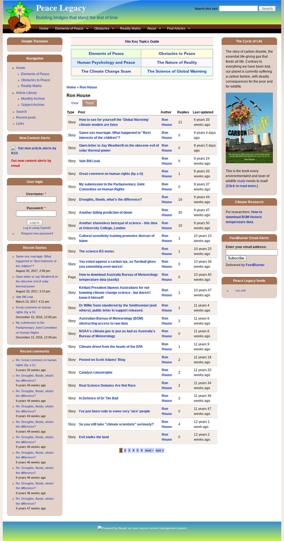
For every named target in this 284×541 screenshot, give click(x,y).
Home (44, 28)
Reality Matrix (130, 28)
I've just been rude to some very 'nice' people (114, 411)
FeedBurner (255, 265)
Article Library (26, 93)
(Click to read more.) (242, 186)
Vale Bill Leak (89, 161)
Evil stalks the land (94, 437)
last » (160, 450)
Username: (36, 194)
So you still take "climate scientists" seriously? (116, 424)
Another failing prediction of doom (105, 213)
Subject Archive (32, 105)
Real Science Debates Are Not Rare (107, 385)
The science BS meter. (97, 251)
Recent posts (26, 117)
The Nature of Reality (177, 62)
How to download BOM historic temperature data (244, 217)
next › (149, 450)
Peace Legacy (61, 7)
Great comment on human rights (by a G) (111, 174)
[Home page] (18, 32)
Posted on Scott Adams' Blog (102, 360)
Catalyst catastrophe (95, 372)
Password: (36, 208)
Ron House (88, 87)
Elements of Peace (67, 29)
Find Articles (174, 29)
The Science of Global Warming (177, 71)
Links (20, 124)
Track (89, 103)
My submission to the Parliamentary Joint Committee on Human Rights (36, 327)
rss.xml (240, 290)
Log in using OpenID (37, 227)
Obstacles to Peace (35, 80)
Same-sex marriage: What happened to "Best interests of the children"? (36, 261)
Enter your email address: (246, 247)
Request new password (37, 233)
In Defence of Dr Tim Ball (98, 398)
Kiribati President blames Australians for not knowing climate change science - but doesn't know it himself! (115, 293)
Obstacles (100, 29)
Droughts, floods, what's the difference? (110, 199)
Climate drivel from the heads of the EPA (111, 347)
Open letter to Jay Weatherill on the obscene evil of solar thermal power (37, 281)
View (74, 103)
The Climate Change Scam (106, 71)
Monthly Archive (33, 99)
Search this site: (207, 8)
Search (21, 112)
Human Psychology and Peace (106, 62)
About (150, 29)
